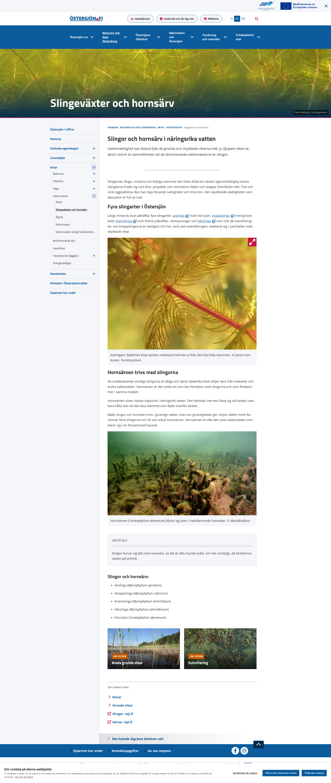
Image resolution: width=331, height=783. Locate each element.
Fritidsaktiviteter (245, 37)
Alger (56, 188)
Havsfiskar (59, 248)
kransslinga (126, 221)
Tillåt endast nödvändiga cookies (281, 773)
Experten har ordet (63, 292)
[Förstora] (252, 242)
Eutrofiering (198, 663)
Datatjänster (142, 19)
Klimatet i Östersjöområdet (68, 283)
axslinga (181, 216)
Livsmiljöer (57, 158)
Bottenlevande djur (64, 241)
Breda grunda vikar (127, 663)
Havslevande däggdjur (66, 256)
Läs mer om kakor (24, 777)
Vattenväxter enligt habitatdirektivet (76, 232)
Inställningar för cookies (245, 773)
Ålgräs (59, 217)
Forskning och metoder (211, 37)
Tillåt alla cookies (314, 773)
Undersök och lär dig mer (179, 19)
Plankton (58, 181)
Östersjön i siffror (62, 129)
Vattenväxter (60, 196)
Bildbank (213, 19)
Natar (59, 202)
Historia (55, 139)
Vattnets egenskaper (64, 148)
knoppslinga (223, 216)
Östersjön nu (79, 37)
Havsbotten (58, 273)
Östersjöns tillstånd (143, 37)
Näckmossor (63, 224)
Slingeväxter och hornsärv (71, 209)
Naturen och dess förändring (111, 37)
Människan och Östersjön (177, 37)
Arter (53, 167)
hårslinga (206, 221)
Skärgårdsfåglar (62, 263)
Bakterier (58, 174)
